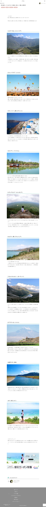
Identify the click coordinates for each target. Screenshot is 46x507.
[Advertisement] (23, 473)
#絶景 (7, 7)
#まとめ (3, 7)
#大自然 (15, 7)
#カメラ (11, 7)
